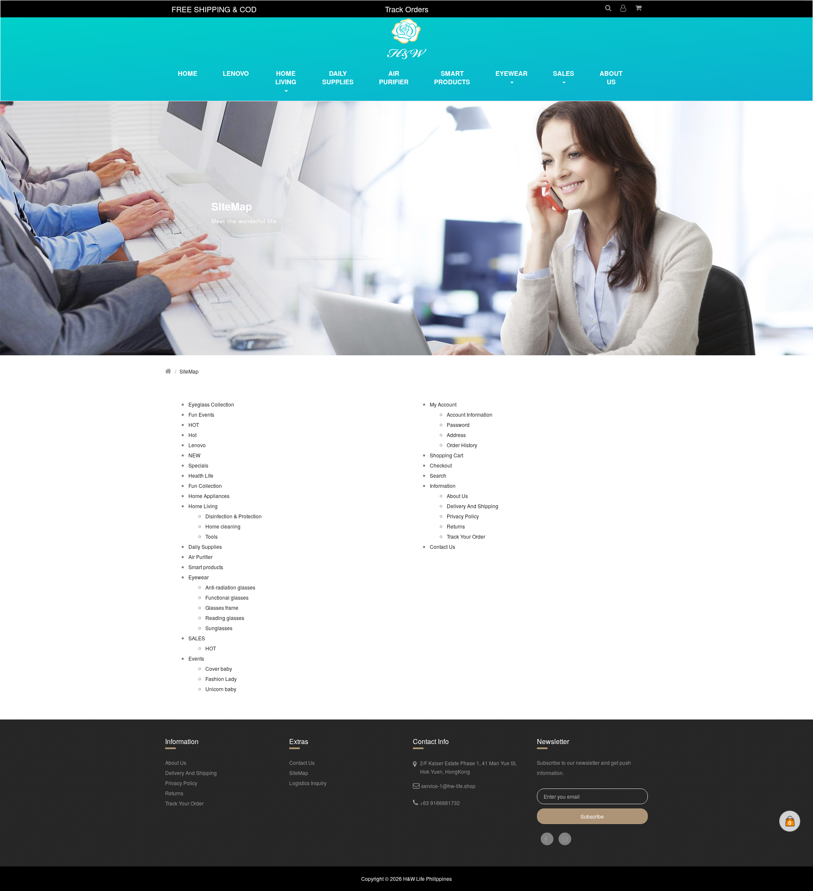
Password (458, 424)
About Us (611, 77)
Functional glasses (227, 597)
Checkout (441, 465)
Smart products (205, 566)
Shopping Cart (446, 455)
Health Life (200, 475)
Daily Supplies (205, 546)
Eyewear (198, 577)
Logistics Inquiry (307, 782)
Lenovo (197, 444)
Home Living (203, 505)
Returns (456, 526)
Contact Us (442, 546)
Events (196, 658)
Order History (462, 444)
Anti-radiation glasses (230, 587)
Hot (192, 434)
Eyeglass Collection (211, 404)
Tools (211, 536)
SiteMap (189, 371)
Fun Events (201, 414)
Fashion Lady (221, 678)
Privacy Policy (463, 516)
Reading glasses (224, 617)
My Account (443, 404)
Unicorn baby (220, 688)
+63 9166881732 (440, 802)
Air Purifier (200, 556)
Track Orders (407, 8)
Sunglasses (218, 627)
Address (456, 434)
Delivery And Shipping (472, 505)
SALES (196, 638)
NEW (194, 455)
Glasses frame (221, 607)
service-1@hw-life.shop (448, 785)
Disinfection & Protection (233, 516)
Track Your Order (466, 536)
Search (438, 475)
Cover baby (218, 668)
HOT (193, 424)
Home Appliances (209, 495)
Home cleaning (223, 526)
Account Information (469, 414)
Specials (198, 465)
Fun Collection (205, 485)
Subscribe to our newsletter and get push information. (584, 767)
